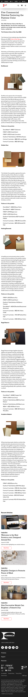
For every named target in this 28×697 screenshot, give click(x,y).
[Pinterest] (13, 647)
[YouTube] (17, 647)
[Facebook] (2, 647)
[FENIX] (6, 1)
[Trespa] (20, 1)
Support (3, 656)
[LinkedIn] (9, 647)
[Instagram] (6, 647)
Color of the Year (15, 39)
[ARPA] (16, 1)
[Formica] (2, 1)
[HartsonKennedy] (24, 1)
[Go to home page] (4, 5)
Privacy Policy (19, 673)
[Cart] (22, 5)
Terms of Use (4, 675)
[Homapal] (11, 1)
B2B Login (24, 675)
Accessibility (4, 673)
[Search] (18, 5)
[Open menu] (25, 5)
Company (3, 652)
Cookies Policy (11, 673)
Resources (3, 660)
